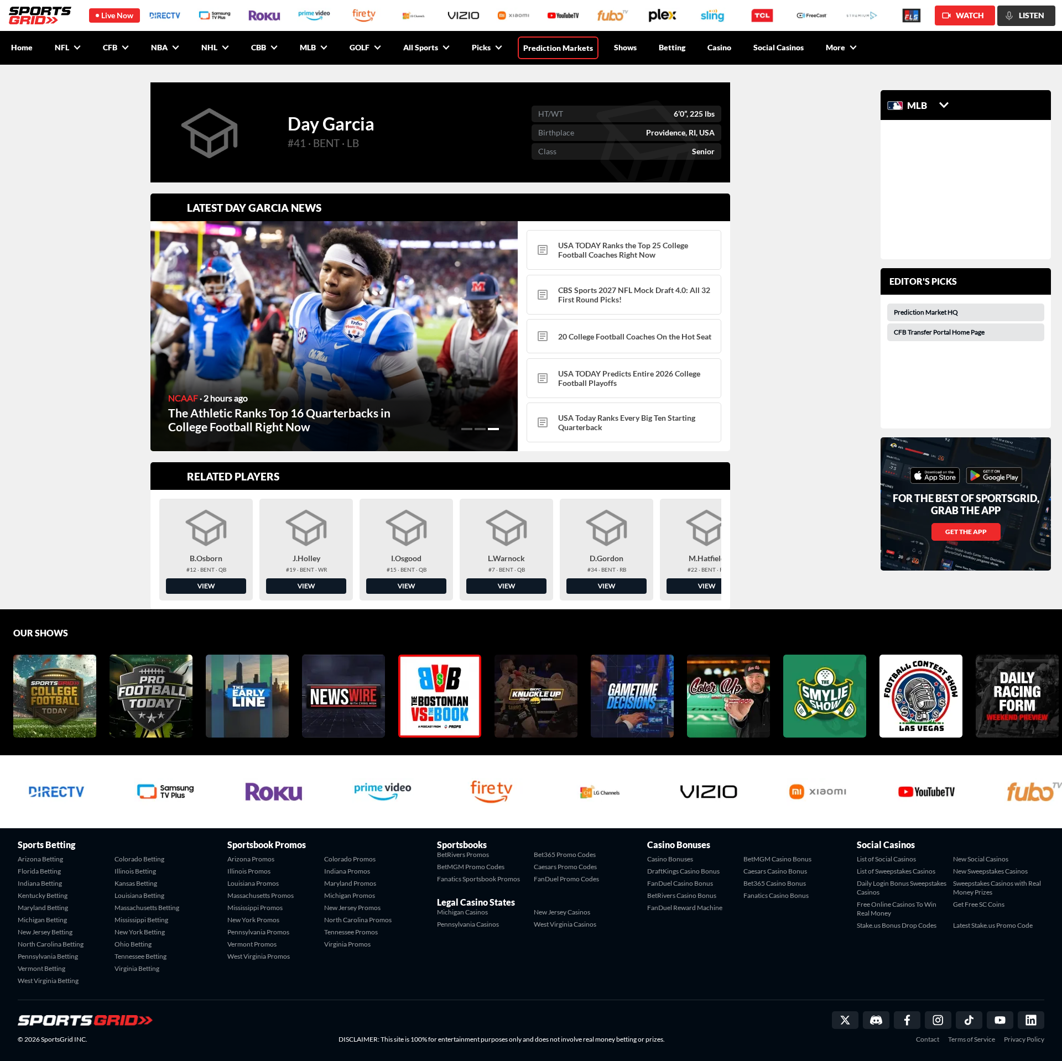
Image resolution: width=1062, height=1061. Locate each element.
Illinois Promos (248, 871)
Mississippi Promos (255, 907)
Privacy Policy (1024, 1039)
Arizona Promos (250, 859)
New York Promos (253, 920)
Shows (625, 47)
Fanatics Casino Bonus (776, 895)
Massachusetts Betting (146, 907)
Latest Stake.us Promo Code (993, 925)
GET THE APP (966, 531)
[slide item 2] (480, 429)
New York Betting (139, 932)
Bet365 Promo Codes (565, 854)
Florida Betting (39, 871)
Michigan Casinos (462, 912)
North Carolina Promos (358, 920)
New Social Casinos (980, 859)
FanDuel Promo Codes (566, 879)
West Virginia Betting (48, 980)
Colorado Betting (139, 859)
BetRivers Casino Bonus (681, 895)
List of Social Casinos (886, 859)
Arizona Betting (40, 859)
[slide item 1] (466, 429)
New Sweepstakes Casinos (990, 871)
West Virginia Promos (258, 956)
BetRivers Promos (463, 854)
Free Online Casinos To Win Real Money (896, 908)
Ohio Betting (133, 944)
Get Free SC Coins (978, 904)
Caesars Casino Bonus (775, 871)
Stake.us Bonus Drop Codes (896, 925)
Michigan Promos (349, 895)
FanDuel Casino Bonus (680, 883)
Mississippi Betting (141, 920)
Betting (672, 47)
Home (22, 47)
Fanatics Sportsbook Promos (478, 879)
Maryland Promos (350, 883)
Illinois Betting (135, 871)
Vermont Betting (41, 968)
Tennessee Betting (140, 956)
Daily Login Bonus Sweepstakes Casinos (901, 887)
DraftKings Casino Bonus (683, 871)
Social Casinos (778, 47)
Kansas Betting (135, 883)
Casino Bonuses (670, 859)
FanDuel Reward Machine (684, 907)
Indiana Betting (40, 883)
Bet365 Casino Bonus (774, 883)
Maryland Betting (43, 907)
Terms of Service (971, 1039)
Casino (719, 47)
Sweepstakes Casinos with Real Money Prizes (997, 887)
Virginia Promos (347, 944)
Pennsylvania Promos (258, 932)
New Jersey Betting (45, 932)
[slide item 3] (493, 429)
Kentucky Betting (42, 895)
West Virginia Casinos (565, 924)
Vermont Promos (252, 944)
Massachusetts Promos (260, 895)
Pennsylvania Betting (48, 956)
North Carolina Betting (51, 944)
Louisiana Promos (253, 883)
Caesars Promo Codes (565, 867)
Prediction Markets (558, 48)
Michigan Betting (42, 920)
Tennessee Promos (351, 932)
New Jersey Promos (352, 907)
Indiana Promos (347, 871)
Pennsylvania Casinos (468, 924)
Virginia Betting (136, 968)
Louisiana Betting (139, 895)
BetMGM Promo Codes (470, 867)
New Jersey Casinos (562, 912)
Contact (927, 1039)
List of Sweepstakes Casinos (896, 871)
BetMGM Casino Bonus (777, 859)
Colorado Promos (350, 859)
